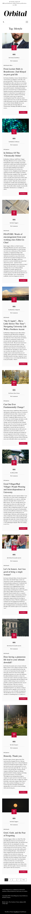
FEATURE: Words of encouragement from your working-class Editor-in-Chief (15, 238)
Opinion (7, 149)
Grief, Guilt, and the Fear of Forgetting (15, 834)
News (11, 65)
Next (24, 879)
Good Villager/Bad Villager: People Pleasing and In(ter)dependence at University (14, 488)
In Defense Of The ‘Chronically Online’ (12, 154)
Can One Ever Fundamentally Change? (14, 405)
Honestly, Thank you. (13, 755)
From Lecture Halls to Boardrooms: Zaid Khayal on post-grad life (15, 71)
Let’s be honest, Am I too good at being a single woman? (15, 571)
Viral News (16, 911)
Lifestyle (7, 65)
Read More (23, 112)
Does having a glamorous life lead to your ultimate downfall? (15, 659)
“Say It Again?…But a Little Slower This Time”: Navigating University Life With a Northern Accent (15, 325)
